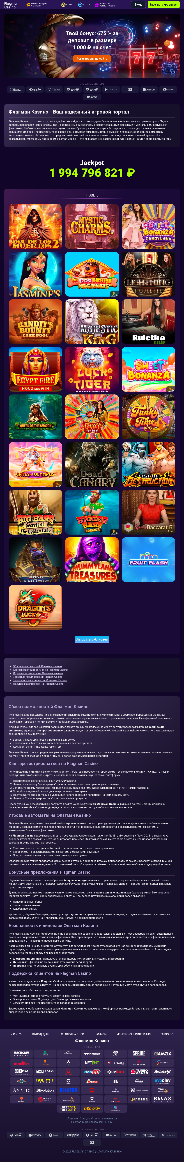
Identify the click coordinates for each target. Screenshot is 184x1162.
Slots (86, 4)
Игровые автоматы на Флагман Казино (38, 673)
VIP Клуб (16, 1034)
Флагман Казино (92, 1041)
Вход (138, 4)
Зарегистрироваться (163, 4)
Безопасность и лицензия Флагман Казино (40, 680)
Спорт (70, 4)
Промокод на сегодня (39, 4)
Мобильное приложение (134, 1034)
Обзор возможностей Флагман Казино (37, 666)
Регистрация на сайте (92, 58)
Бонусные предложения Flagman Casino (38, 676)
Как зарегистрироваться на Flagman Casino (40, 669)
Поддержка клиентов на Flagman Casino (38, 683)
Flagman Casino (11, 5)
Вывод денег (41, 1034)
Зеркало (167, 1034)
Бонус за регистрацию (108, 4)
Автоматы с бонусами (92, 639)
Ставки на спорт (73, 1034)
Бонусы (101, 1034)
